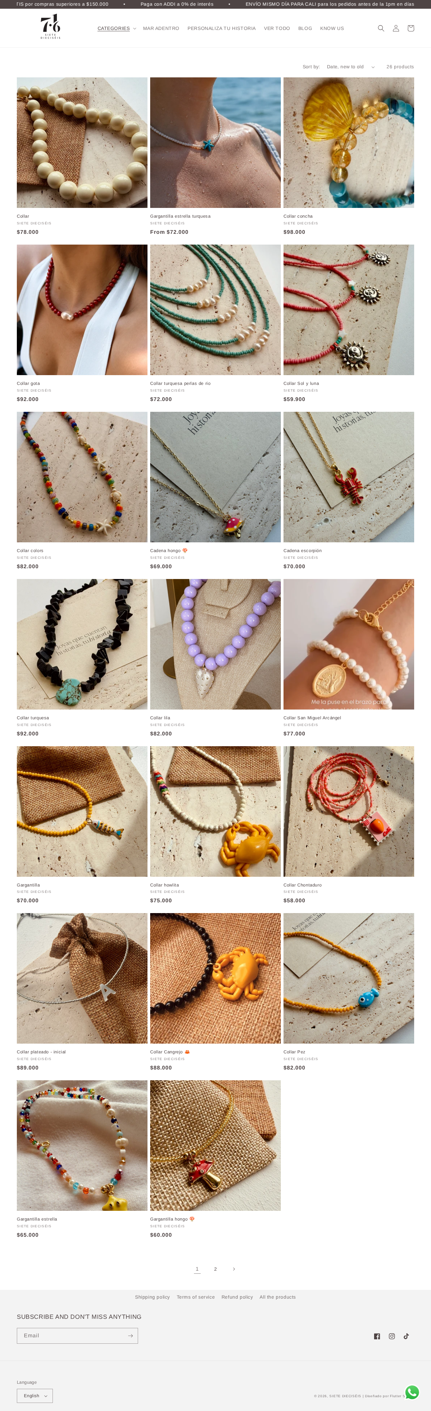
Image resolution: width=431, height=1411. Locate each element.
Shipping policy (152, 1297)
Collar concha (298, 216)
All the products (278, 1297)
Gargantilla (28, 885)
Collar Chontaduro (303, 885)
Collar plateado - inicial (41, 1051)
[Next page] (233, 1269)
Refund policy (237, 1297)
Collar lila (160, 717)
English (31, 1395)
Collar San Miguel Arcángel (312, 717)
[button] (116, 28)
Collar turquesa (33, 717)
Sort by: (311, 66)
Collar (23, 216)
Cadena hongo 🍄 (169, 550)
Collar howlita (164, 885)
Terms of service (196, 1297)
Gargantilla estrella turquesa (180, 216)
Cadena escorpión (303, 550)
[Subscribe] (130, 1336)
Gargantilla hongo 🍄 (172, 1219)
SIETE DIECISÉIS (345, 1396)
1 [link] (197, 1269)
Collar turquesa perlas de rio (180, 383)
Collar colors (30, 550)
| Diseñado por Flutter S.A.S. (388, 1396)
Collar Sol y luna (301, 383)
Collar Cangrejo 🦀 (170, 1051)
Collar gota (28, 383)
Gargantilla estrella (37, 1219)
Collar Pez (295, 1051)
